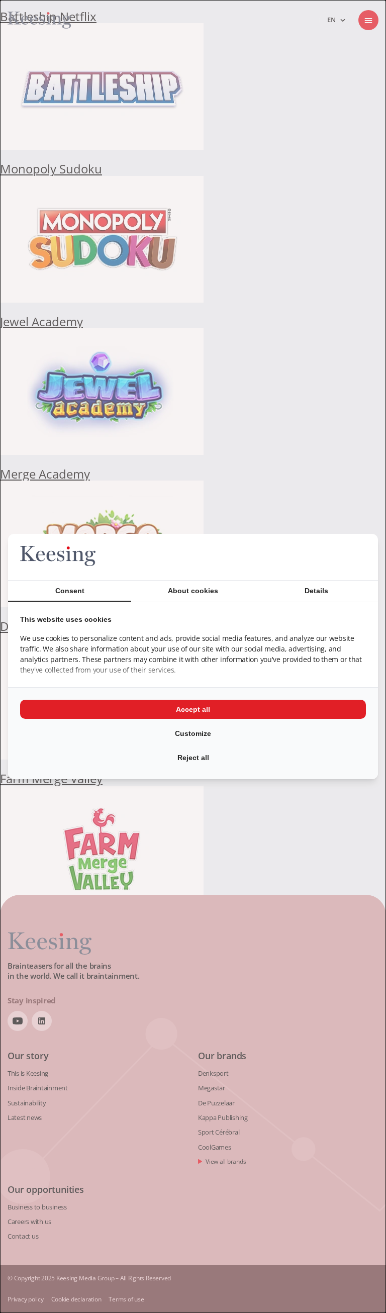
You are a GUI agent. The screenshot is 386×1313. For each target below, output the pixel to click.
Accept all (193, 709)
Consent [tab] (69, 591)
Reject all (193, 758)
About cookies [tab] (193, 591)
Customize (193, 733)
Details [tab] (316, 591)
